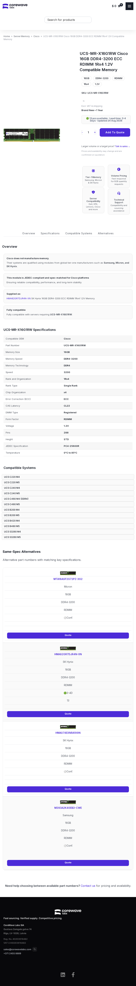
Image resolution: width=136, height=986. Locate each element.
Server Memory (22, 36)
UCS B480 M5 (12, 526)
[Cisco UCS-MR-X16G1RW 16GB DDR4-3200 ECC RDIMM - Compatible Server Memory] (32, 135)
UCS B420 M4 (12, 520)
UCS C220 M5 (12, 482)
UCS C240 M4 (12, 487)
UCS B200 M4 (12, 509)
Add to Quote (114, 132)
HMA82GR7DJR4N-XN (19, 298)
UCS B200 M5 (11, 515)
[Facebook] (73, 974)
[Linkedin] (62, 974)
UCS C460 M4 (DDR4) (16, 498)
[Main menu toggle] (129, 6)
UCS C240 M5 (12, 493)
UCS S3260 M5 (12, 537)
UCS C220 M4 (12, 476)
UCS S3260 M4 (12, 531)
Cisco (36, 36)
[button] (28, 233)
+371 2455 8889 (12, 953)
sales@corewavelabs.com (17, 949)
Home (7, 36)
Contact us (88, 885)
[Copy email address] (35, 949)
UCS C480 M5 (12, 504)
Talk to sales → (122, 146)
